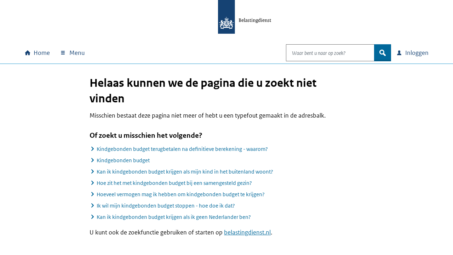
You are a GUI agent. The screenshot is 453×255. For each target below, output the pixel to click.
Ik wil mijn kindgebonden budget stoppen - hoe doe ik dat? (166, 205)
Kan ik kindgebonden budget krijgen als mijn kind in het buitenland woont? (185, 171)
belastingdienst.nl (247, 232)
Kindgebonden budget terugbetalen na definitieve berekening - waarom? (182, 149)
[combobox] (330, 52)
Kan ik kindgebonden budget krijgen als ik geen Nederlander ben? (174, 217)
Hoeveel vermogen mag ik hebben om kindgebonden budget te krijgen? (181, 194)
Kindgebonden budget (123, 160)
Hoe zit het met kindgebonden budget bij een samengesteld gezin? (174, 183)
